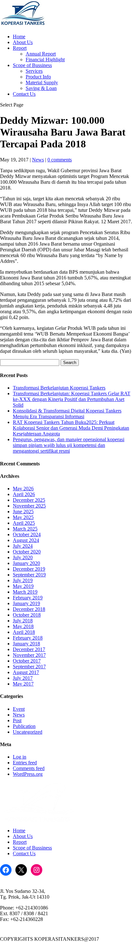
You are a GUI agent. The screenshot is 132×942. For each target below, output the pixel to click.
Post (17, 720)
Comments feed (29, 768)
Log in (19, 757)
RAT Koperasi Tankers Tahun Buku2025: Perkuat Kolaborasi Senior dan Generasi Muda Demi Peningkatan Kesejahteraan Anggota (71, 427)
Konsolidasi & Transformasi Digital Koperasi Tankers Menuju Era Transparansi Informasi (67, 413)
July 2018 (23, 620)
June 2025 (23, 511)
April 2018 (24, 632)
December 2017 (29, 649)
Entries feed (25, 762)
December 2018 (29, 609)
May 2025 (23, 517)
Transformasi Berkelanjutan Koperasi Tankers (59, 387)
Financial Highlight (45, 59)
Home (19, 36)
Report (20, 48)
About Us (23, 42)
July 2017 (23, 678)
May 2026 (23, 488)
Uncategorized (27, 732)
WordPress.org (28, 774)
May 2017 (23, 683)
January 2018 (26, 643)
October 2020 (27, 551)
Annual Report (41, 53)
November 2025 (29, 505)
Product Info (38, 76)
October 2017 (27, 661)
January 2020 (26, 563)
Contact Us (24, 94)
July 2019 (23, 580)
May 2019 (23, 586)
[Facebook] (6, 870)
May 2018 (23, 626)
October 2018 (27, 615)
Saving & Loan (41, 88)
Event (19, 709)
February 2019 (28, 597)
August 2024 (26, 540)
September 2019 (29, 574)
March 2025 (25, 528)
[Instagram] (36, 870)
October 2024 (27, 534)
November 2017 (29, 655)
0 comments (59, 159)
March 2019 (25, 592)
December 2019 (29, 569)
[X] (21, 870)
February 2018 (28, 638)
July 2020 (23, 557)
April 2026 (24, 494)
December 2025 (29, 500)
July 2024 (23, 546)
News (38, 159)
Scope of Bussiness (32, 65)
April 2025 (24, 523)
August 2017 (26, 672)
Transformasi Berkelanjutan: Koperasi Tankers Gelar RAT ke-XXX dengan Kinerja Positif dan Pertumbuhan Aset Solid (71, 399)
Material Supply (42, 82)
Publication (24, 726)
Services (34, 71)
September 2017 (29, 666)
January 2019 (26, 603)
